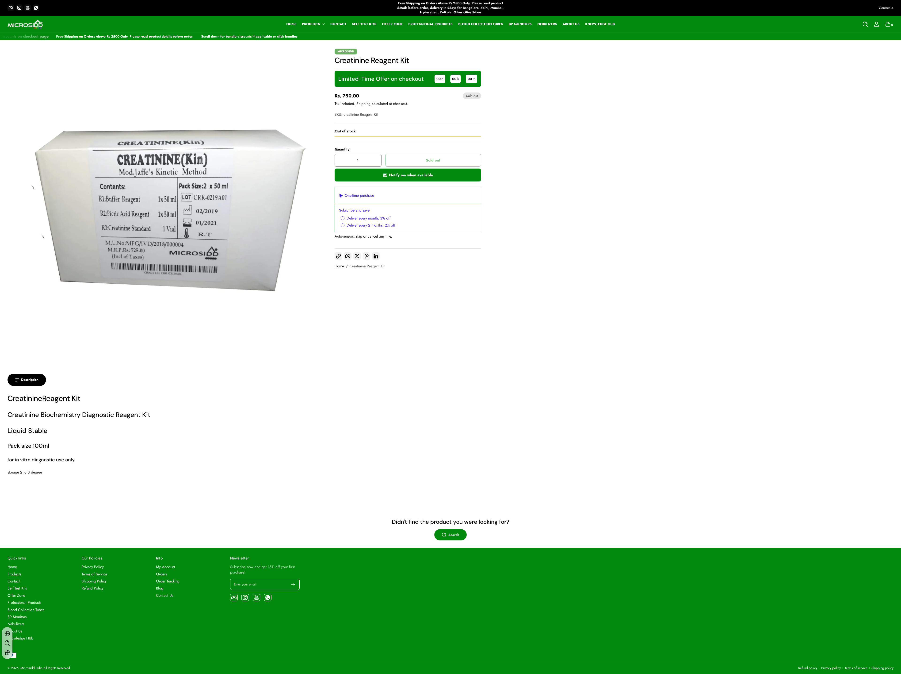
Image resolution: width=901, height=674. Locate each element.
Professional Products (24, 602)
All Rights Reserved (56, 668)
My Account (165, 567)
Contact (14, 581)
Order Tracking (167, 581)
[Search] (865, 24)
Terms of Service (94, 574)
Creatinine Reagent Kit (367, 266)
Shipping (363, 103)
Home (339, 266)
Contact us (886, 8)
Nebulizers (16, 624)
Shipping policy (882, 668)
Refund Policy (92, 588)
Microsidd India (31, 668)
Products (311, 24)
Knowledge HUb (20, 638)
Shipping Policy (94, 581)
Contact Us (164, 595)
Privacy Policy (93, 567)
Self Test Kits (17, 588)
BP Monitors (17, 617)
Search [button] (453, 534)
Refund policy (807, 668)
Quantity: (343, 149)
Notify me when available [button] (411, 175)
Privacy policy (831, 668)
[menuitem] (42, 567)
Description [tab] (29, 379)
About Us (15, 631)
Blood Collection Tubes (26, 609)
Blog (159, 588)
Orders (161, 574)
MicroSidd (345, 51)
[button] (865, 24)
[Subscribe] (293, 584)
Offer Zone (16, 595)
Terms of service (856, 668)
